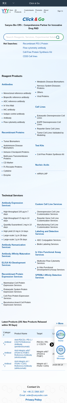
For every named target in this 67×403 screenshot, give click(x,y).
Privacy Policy (34, 399)
